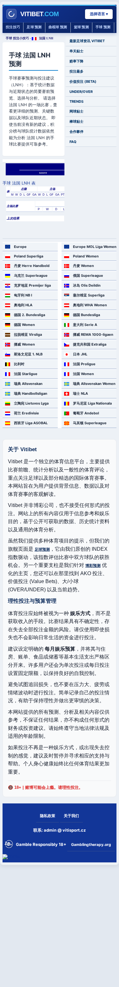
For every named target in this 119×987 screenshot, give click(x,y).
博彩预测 (93, 565)
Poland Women (86, 256)
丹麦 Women (83, 265)
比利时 (19, 364)
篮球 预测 (81, 27)
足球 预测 (34, 27)
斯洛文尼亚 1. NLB (28, 354)
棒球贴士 (76, 121)
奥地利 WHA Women (90, 305)
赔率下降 (76, 61)
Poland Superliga (28, 256)
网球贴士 (76, 111)
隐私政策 (47, 815)
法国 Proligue (84, 364)
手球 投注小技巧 (17, 38)
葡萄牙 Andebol (86, 413)
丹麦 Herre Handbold (32, 265)
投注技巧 (13, 27)
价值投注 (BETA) (82, 81)
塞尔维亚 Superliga (88, 295)
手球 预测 (103, 27)
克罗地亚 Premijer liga (32, 285)
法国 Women (83, 374)
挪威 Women (24, 344)
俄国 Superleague (88, 275)
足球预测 (42, 549)
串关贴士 (76, 51)
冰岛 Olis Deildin (87, 285)
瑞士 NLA (80, 393)
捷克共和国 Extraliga (89, 344)
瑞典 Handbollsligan (30, 393)
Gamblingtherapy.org (91, 844)
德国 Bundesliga (86, 315)
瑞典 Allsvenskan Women (94, 383)
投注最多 (76, 71)
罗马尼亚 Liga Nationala (92, 403)
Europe (20, 246)
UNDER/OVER (81, 91)
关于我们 (71, 815)
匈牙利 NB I (23, 295)
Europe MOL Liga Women (94, 246)
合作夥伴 (76, 131)
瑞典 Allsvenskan (28, 383)
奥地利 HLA (23, 305)
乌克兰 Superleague (31, 275)
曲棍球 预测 (58, 27)
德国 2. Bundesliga (29, 315)
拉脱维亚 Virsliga (28, 334)
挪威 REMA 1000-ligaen (93, 334)
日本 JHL (80, 354)
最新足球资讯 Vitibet (87, 41)
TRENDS (76, 101)
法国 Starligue (25, 374)
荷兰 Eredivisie (26, 413)
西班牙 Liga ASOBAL (31, 423)
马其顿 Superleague (90, 423)
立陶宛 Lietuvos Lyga (31, 403)
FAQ (72, 142)
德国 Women (24, 324)
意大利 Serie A (85, 324)
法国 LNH (45, 38)
